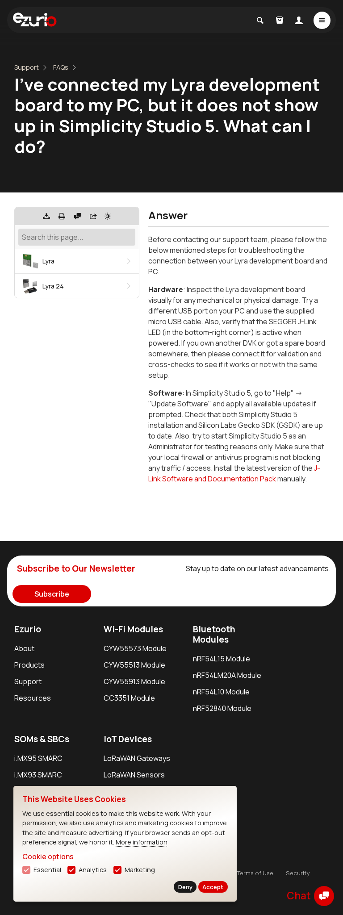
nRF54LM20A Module (227, 675)
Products (29, 665)
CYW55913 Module (134, 681)
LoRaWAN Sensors (134, 775)
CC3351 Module (129, 698)
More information (141, 842)
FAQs (60, 67)
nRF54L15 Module (221, 659)
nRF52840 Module (222, 708)
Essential (47, 869)
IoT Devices (128, 739)
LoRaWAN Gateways (137, 758)
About (24, 648)
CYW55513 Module (134, 665)
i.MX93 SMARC (38, 775)
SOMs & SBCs (41, 739)
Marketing (140, 869)
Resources (32, 698)
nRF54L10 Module (221, 692)
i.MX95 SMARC (38, 758)
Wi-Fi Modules (133, 629)
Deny (185, 887)
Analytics (93, 869)
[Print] (62, 216)
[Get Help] (78, 216)
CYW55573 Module (135, 648)
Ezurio (27, 629)
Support (26, 67)
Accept (212, 887)
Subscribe (51, 594)
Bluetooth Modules (214, 634)
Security (298, 873)
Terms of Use (255, 873)
